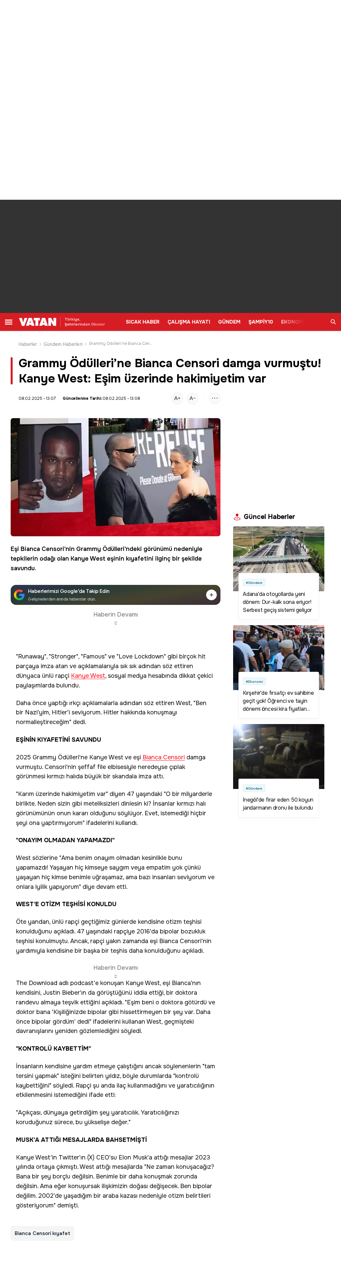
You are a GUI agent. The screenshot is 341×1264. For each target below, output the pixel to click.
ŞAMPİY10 (260, 322)
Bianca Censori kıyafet (42, 1233)
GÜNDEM (229, 322)
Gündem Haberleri (63, 344)
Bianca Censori (42, 549)
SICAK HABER (143, 322)
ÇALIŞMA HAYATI (189, 322)
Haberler (28, 344)
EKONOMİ (293, 322)
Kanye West (88, 558)
